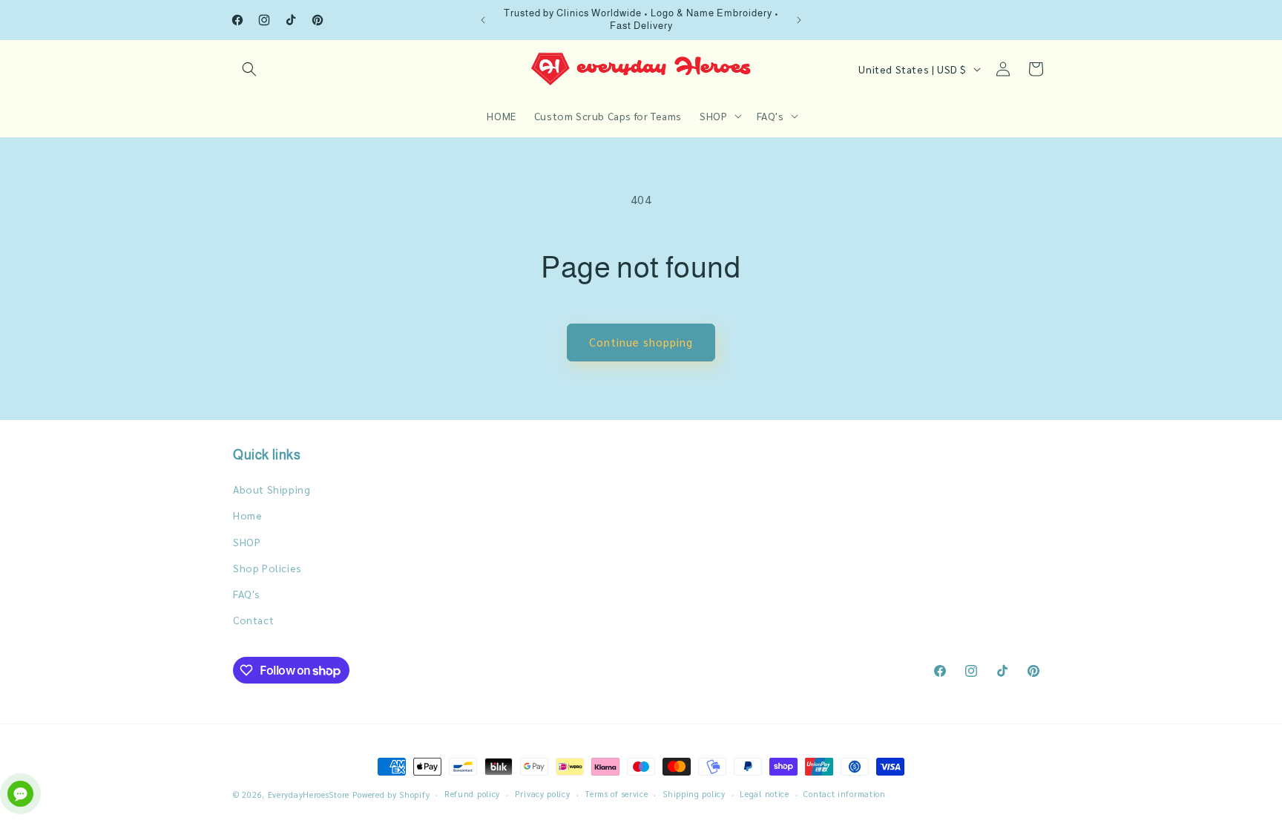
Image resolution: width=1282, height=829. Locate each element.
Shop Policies (267, 567)
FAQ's (246, 593)
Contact (253, 619)
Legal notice (764, 793)
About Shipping (271, 489)
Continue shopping (641, 342)
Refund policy (472, 793)
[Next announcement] (799, 20)
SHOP (246, 541)
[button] (249, 69)
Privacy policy (543, 793)
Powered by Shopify (391, 794)
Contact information (844, 793)
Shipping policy (694, 793)
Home (247, 515)
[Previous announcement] (483, 20)
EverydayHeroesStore (308, 794)
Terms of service (616, 793)
